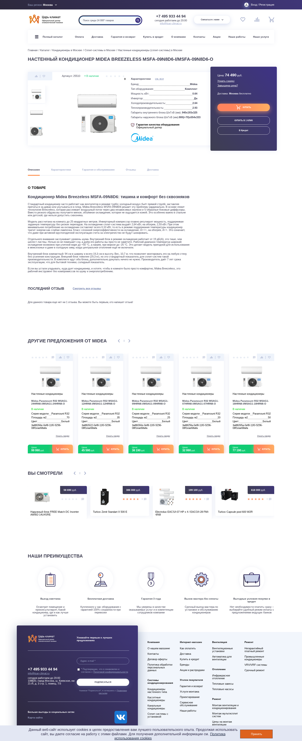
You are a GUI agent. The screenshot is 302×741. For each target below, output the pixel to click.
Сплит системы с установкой (158, 715)
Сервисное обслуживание (188, 704)
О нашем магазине (159, 648)
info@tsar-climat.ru (171, 23)
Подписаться (103, 682)
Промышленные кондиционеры (254, 658)
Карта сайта (35, 717)
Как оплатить (188, 648)
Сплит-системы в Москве (100, 50)
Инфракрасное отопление (221, 677)
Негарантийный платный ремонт (254, 650)
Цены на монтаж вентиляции (222, 723)
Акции (217, 36)
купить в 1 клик (244, 120)
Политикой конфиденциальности (110, 672)
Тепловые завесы (222, 683)
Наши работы (236, 36)
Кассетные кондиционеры (156, 699)
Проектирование (190, 697)
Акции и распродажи (192, 670)
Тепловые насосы (223, 689)
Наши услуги (261, 36)
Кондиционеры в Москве (67, 50)
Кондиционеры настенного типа (157, 690)
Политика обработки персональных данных (160, 667)
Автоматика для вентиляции (222, 658)
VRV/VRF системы (256, 664)
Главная (33, 50)
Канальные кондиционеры (156, 707)
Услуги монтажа (189, 691)
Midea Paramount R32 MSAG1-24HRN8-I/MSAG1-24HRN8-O (49, 402)
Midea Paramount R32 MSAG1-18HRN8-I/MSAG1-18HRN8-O (251, 402)
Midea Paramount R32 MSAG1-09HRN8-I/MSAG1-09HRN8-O (150, 402)
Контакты (199, 36)
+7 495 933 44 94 (171, 16)
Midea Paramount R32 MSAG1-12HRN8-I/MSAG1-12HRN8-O (100, 402)
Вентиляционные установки (222, 650)
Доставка (97, 36)
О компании (178, 36)
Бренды (184, 664)
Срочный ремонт (255, 670)
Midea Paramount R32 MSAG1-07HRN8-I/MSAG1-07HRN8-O (200, 402)
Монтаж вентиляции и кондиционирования (225, 706)
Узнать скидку (226, 81)
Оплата (79, 36)
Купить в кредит (153, 36)
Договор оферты (157, 659)
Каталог (45, 50)
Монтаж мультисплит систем (225, 715)
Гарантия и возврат (123, 36)
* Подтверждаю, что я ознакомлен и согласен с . (105, 670)
